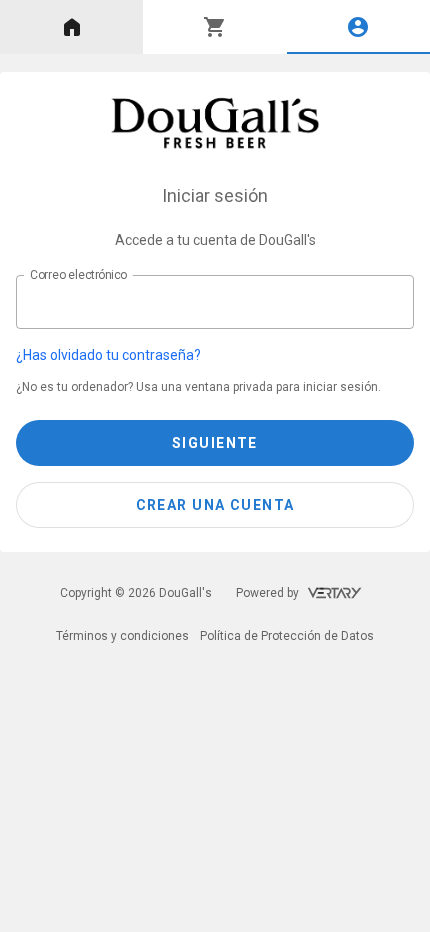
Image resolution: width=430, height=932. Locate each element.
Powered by (267, 593)
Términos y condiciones (122, 636)
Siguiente (215, 443)
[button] (203, 355)
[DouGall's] (215, 123)
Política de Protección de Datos (287, 636)
